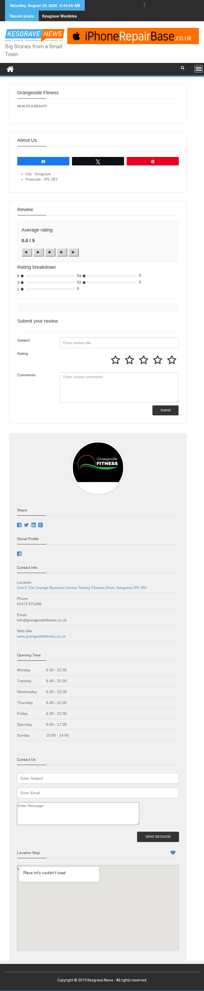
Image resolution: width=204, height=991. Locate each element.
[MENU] (199, 68)
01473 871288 (29, 604)
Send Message (158, 837)
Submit (165, 410)
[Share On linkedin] (34, 525)
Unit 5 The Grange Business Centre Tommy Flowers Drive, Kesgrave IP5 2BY (82, 588)
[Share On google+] (41, 525)
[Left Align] (27, 252)
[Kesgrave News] (10, 68)
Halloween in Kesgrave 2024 (67, 16)
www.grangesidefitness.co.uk (42, 636)
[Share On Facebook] (20, 525)
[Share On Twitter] (27, 525)
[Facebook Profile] (20, 554)
